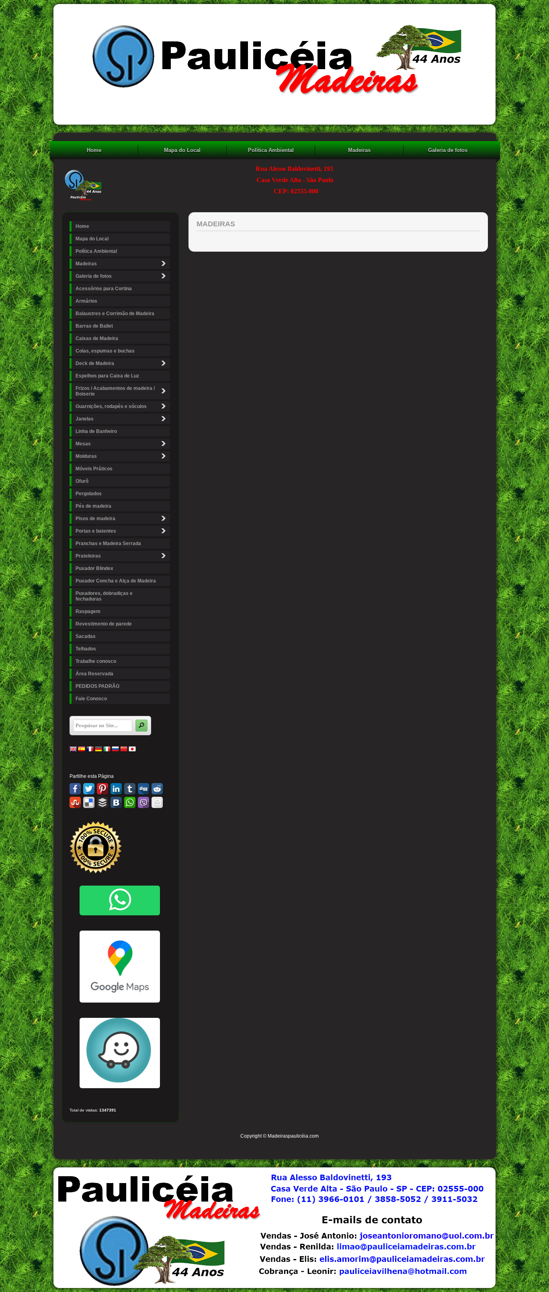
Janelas (85, 419)
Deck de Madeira (95, 363)
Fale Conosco (91, 698)
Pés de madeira (93, 506)
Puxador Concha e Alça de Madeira (116, 581)
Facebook (75, 788)
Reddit (157, 788)
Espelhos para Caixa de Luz (107, 376)
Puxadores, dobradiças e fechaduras (104, 596)
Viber (143, 802)
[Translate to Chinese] (123, 751)
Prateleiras (88, 556)
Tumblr (129, 788)
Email (157, 802)
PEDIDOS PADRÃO (97, 686)
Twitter (88, 788)
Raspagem (88, 611)
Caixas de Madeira (97, 338)
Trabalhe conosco (96, 661)
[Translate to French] (90, 751)
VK (116, 802)
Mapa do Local (182, 150)
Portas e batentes (96, 531)
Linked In (116, 788)
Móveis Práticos (94, 469)
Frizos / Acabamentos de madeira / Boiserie (115, 391)
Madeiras (359, 150)
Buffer (102, 802)
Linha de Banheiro (96, 431)
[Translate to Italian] (107, 751)
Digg (143, 788)
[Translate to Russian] (115, 751)
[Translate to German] (98, 751)
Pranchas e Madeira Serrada (108, 543)
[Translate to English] (73, 751)
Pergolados (89, 493)
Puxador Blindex (94, 568)
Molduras (86, 456)
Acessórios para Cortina (104, 288)
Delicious (88, 802)
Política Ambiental (271, 150)
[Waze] (120, 1086)
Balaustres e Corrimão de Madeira (115, 313)
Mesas (83, 444)
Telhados (86, 649)
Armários (86, 301)
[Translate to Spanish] (81, 751)
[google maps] (120, 967)
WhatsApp (129, 802)
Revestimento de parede (104, 624)
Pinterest (102, 788)
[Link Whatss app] (120, 900)
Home (94, 150)
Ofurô (82, 481)
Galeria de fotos (447, 150)
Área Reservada (94, 674)
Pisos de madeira (95, 518)
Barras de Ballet (94, 326)
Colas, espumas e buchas (105, 351)
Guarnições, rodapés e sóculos (111, 406)
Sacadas (86, 636)
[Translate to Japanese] (132, 751)
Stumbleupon (75, 802)
